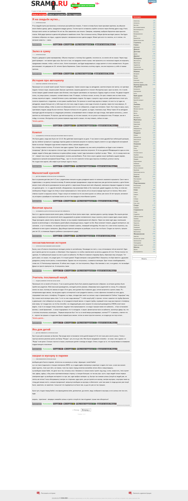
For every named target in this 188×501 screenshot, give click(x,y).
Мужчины (138, 120)
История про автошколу (48, 80)
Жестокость (137, 60)
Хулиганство (137, 240)
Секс (136, 190)
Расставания (137, 179)
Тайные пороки (138, 216)
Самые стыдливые (56, 14)
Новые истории (39, 14)
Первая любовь (138, 157)
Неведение (137, 130)
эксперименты (40, 135)
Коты (135, 93)
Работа (136, 176)
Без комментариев (139, 27)
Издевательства (138, 69)
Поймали (136, 163)
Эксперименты (138, 251)
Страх (135, 212)
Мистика (136, 115)
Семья (136, 192)
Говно (136, 45)
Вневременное (138, 34)
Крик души (138, 96)
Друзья (136, 56)
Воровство (137, 38)
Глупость (137, 42)
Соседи (136, 201)
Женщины (138, 58)
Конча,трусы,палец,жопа (140, 86)
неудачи (38, 280)
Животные (137, 62)
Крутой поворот (138, 100)
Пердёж (136, 159)
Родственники (139, 183)
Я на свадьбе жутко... (46, 19)
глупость (70, 135)
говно (37, 359)
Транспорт (137, 220)
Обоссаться (137, 139)
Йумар (136, 76)
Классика (136, 80)
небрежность (66, 211)
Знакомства (137, 67)
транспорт (39, 83)
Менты (136, 111)
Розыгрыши (137, 185)
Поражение (137, 165)
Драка (135, 54)
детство (56, 135)
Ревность (136, 181)
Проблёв (136, 170)
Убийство (136, 225)
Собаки (136, 199)
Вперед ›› (86, 410)
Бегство (136, 25)
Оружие (136, 146)
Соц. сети (136, 203)
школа (53, 246)
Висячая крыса (42, 207)
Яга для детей (41, 329)
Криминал (137, 98)
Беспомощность (139, 29)
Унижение (137, 227)
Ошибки (136, 155)
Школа (136, 247)
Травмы (136, 218)
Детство (137, 51)
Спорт (136, 205)
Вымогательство (139, 40)
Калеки (136, 78)
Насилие (136, 126)
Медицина (137, 106)
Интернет (136, 73)
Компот (37, 132)
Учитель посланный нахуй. (50, 277)
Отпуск (136, 150)
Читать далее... (38, 121)
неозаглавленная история (49, 242)
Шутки (136, 249)
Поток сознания (138, 168)
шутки (46, 211)
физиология (42, 359)
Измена (137, 71)
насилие (58, 246)
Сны (135, 196)
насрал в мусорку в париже (50, 355)
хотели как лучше (41, 22)
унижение (44, 83)
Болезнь (136, 31)
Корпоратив (137, 91)
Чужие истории (138, 245)
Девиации (137, 47)
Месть (135, 113)
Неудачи (137, 133)
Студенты (136, 214)
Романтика (137, 187)
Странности (138, 210)
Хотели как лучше (139, 238)
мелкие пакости (63, 135)
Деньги (136, 49)
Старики (136, 207)
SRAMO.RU (55, 498)
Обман (136, 135)
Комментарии (37, 44)
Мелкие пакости (138, 109)
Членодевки (137, 243)
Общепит (136, 141)
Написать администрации (142, 493)
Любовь (137, 104)
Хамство (136, 236)
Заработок (137, 65)
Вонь (135, 36)
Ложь (135, 102)
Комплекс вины (138, 82)
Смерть (136, 194)
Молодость (137, 117)
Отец (135, 148)
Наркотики (137, 124)
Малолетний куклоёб (45, 172)
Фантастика (137, 231)
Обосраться (137, 137)
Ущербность (137, 229)
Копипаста (137, 89)
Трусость (136, 223)
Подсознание (138, 161)
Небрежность (138, 128)
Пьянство (136, 174)
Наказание (137, 122)
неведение (43, 176)
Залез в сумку (41, 51)
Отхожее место (138, 152)
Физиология (139, 234)
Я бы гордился (74, 14)
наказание (49, 246)
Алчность (136, 23)
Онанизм (137, 144)
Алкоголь (137, 21)
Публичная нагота (139, 172)
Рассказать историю (48, 493)
